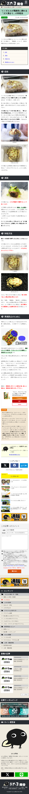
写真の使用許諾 (13, 788)
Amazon (20, 398)
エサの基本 (7, 602)
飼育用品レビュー (9, 626)
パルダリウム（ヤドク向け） (11, 621)
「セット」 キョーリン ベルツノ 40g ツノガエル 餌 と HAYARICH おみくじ (19, 393)
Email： (4, 533)
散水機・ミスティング (9, 632)
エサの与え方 (7, 607)
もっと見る (25, 694)
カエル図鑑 (7, 634)
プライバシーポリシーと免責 (16, 787)
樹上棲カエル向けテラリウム (11, 615)
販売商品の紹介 (8, 645)
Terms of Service (20, 565)
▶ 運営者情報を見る (15, 454)
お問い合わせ (21, 788)
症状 (5, 52)
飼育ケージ (7, 629)
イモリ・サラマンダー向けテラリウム (14, 623)
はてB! (24, 465)
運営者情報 (5, 787)
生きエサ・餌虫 (8, 605)
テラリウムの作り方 (10, 610)
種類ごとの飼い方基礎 (9, 597)
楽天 (20, 401)
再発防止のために (8, 62)
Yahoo (19, 404)
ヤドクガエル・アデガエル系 (11, 640)
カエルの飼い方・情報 (11, 594)
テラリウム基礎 (8, 613)
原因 (5, 55)
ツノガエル (4, 17)
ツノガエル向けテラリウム (11, 618)
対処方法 (6, 59)
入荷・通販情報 (9, 642)
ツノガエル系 (7, 637)
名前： (4, 530)
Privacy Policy (10, 565)
